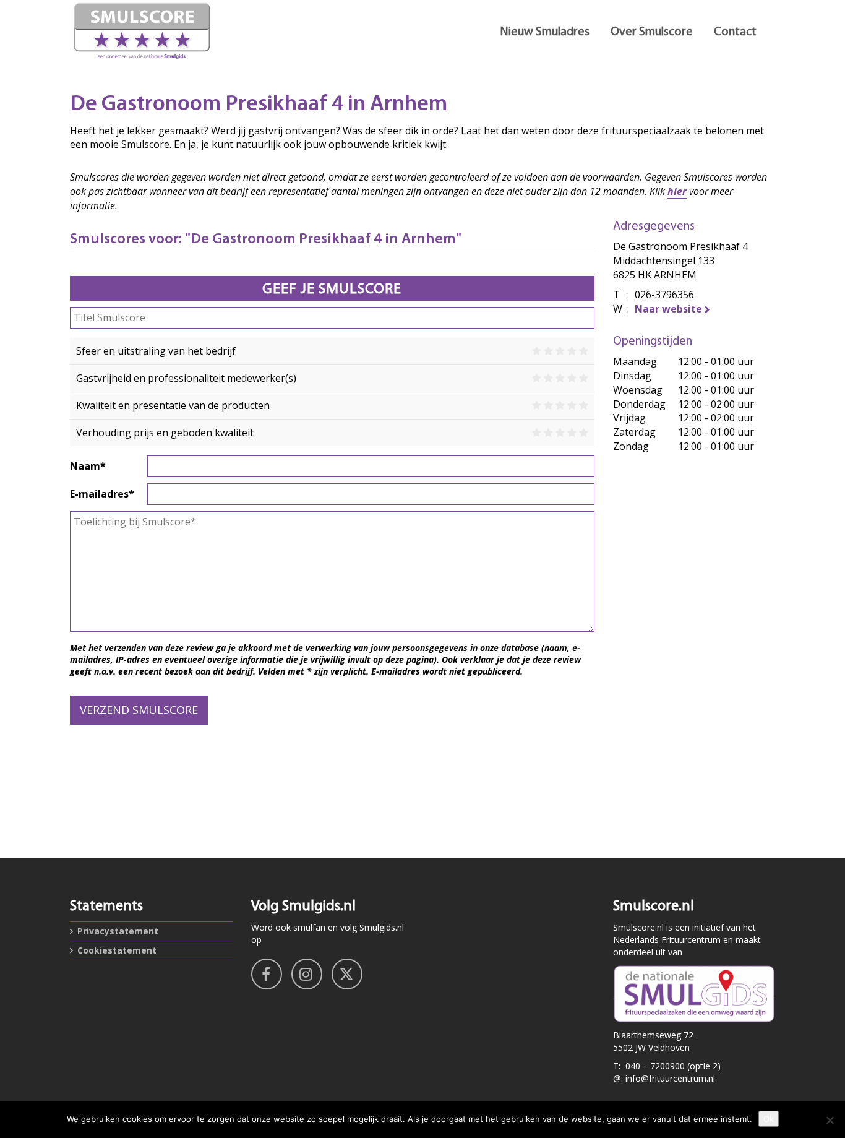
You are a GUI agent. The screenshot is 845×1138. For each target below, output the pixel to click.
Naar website (668, 309)
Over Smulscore (652, 32)
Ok (768, 1119)
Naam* (88, 466)
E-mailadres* (102, 494)
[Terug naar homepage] (181, 31)
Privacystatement (117, 931)
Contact (735, 32)
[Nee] (829, 1120)
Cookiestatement (117, 950)
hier (677, 191)
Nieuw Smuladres (545, 32)
